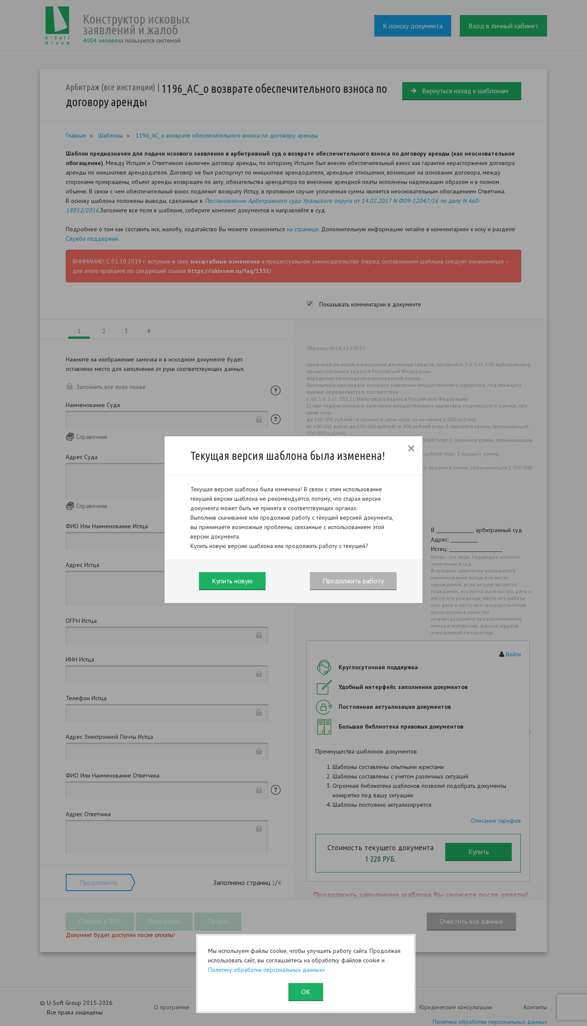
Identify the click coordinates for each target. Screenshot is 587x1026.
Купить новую (232, 580)
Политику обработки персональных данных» (266, 970)
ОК (305, 991)
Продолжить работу (353, 580)
